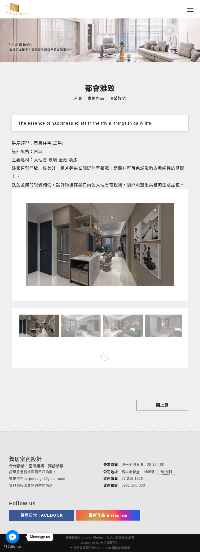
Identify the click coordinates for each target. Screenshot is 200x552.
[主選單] (190, 10)
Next (105, 355)
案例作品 (96, 98)
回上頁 (162, 405)
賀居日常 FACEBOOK (42, 515)
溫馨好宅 (117, 98)
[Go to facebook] (12, 536)
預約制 (166, 472)
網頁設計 (113, 543)
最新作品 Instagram (108, 515)
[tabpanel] (100, 40)
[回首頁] (17, 9)
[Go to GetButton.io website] (12, 546)
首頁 (78, 98)
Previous (95, 355)
